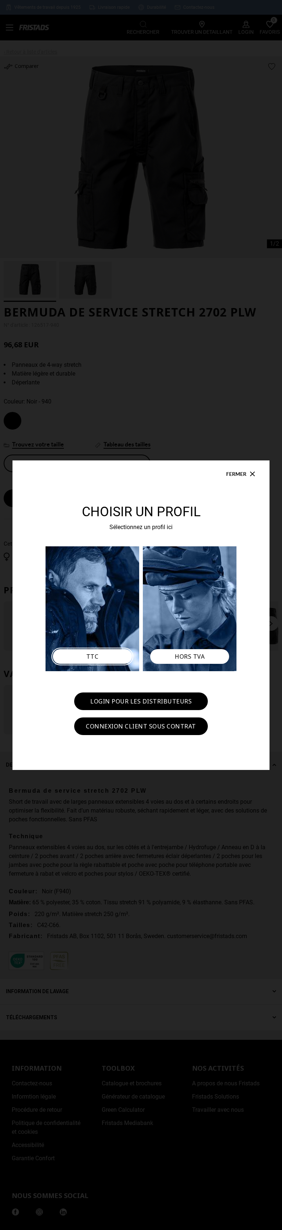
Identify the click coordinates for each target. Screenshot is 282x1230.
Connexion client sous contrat (141, 726)
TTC (92, 656)
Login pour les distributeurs (141, 701)
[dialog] (141, 615)
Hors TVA (190, 656)
